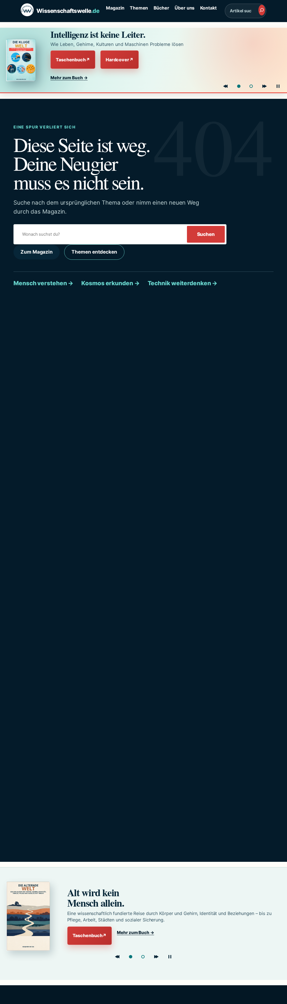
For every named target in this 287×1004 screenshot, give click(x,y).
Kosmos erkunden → (110, 283)
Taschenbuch (73, 59)
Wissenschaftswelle (67, 10)
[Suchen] (261, 10)
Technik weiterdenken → (183, 283)
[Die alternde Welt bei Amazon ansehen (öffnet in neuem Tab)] (30, 916)
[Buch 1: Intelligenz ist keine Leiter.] (239, 86)
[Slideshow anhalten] (278, 86)
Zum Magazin (36, 252)
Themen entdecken (94, 252)
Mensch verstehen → (43, 283)
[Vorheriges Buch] (225, 86)
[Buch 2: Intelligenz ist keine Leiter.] (143, 957)
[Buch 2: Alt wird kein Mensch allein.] (251, 86)
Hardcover (119, 59)
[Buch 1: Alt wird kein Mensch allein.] (130, 957)
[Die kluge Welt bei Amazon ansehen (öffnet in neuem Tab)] (23, 60)
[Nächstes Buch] (264, 86)
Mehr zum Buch (69, 77)
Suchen (206, 234)
